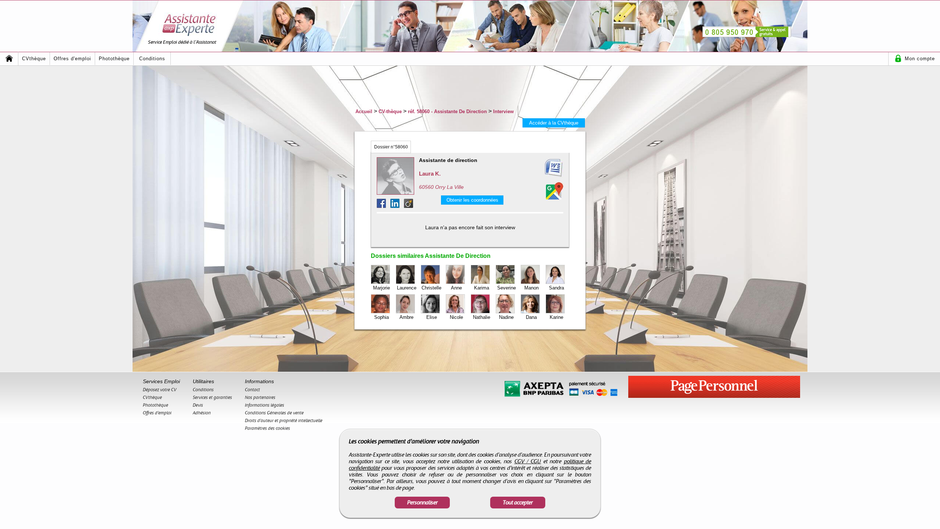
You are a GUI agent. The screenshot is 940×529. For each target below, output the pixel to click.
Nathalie (481, 317)
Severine (506, 288)
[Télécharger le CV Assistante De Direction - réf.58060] (545, 168)
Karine (556, 317)
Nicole (456, 317)
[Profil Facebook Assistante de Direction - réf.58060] (383, 206)
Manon (531, 288)
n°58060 (391, 147)
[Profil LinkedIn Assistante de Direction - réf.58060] (397, 206)
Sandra (556, 288)
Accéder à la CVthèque (553, 123)
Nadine (506, 317)
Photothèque (114, 58)
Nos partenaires (260, 397)
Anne (456, 288)
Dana (531, 317)
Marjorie (381, 288)
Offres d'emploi (72, 58)
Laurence (406, 288)
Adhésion (202, 412)
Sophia (381, 317)
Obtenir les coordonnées (472, 200)
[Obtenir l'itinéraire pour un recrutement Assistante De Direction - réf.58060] (554, 190)
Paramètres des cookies (267, 428)
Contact (252, 389)
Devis (198, 405)
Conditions (152, 58)
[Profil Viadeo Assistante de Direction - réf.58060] (408, 206)
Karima (481, 288)
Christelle (431, 288)
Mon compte (920, 58)
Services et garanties (212, 397)
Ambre (406, 317)
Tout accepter (518, 502)
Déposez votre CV (160, 389)
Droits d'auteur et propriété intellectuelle (283, 420)
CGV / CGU (527, 461)
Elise (431, 317)
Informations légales (264, 405)
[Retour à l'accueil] (9, 58)
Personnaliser (422, 502)
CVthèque (34, 58)
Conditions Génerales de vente (274, 412)
